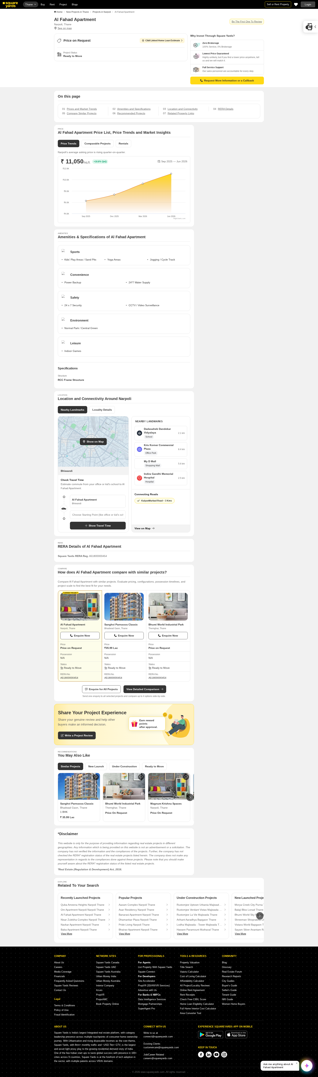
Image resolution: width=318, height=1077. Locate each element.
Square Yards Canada (107, 962)
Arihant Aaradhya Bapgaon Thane (196, 919)
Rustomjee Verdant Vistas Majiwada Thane (199, 909)
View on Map (143, 528)
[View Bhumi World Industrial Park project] (168, 606)
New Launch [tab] (96, 766)
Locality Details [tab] (102, 409)
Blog (224, 962)
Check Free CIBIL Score (193, 999)
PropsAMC (102, 999)
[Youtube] (216, 1054)
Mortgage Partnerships (150, 1004)
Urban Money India (106, 976)
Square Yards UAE (106, 967)
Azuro (99, 990)
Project (63, 4)
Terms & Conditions (64, 1005)
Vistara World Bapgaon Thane (252, 924)
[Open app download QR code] (310, 27)
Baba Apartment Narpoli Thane (79, 929)
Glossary (227, 967)
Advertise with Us (147, 990)
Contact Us (60, 990)
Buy (43, 4)
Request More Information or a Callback (229, 80)
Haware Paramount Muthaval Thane (198, 929)
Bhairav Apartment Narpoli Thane (138, 929)
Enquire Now (82, 635)
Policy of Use (61, 1010)
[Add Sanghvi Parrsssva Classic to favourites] (96, 777)
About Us (59, 962)
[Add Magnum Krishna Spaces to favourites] (186, 777)
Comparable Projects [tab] (97, 143)
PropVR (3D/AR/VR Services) (154, 985)
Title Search (186, 967)
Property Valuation (189, 962)
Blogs (75, 4)
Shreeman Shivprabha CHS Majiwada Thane (257, 919)
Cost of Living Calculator (193, 976)
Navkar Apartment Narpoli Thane (80, 924)
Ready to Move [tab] (154, 766)
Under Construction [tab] (124, 766)
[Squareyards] (10, 5)
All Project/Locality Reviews (195, 985)
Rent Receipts (187, 994)
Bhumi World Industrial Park (166, 624)
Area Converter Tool (190, 1013)
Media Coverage (62, 971)
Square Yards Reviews (66, 985)
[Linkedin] (209, 1054)
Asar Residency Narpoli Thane (136, 909)
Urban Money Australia (108, 981)
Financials (59, 976)
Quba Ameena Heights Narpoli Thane (82, 904)
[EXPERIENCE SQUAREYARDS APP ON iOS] (236, 1037)
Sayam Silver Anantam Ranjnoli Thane (257, 929)
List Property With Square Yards (155, 967)
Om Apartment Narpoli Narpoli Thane (82, 909)
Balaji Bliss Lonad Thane (249, 909)
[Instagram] (224, 1054)
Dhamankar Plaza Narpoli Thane (138, 919)
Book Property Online (107, 1004)
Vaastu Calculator (189, 971)
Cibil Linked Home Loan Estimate (162, 40)
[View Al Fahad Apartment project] (80, 606)
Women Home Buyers (233, 1004)
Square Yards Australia (108, 971)
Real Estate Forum (232, 971)
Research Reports (231, 976)
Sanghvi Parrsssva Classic (121, 624)
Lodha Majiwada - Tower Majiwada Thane (199, 924)
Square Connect (146, 971)
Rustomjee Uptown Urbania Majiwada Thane (199, 904)
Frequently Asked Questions (69, 981)
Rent (52, 4)
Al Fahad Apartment (72, 624)
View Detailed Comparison (142, 689)
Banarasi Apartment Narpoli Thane (139, 914)
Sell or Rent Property (278, 4)
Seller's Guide (229, 990)
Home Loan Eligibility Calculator (197, 1004)
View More (66, 933)
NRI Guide (227, 999)
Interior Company (105, 985)
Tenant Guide (229, 994)
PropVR (100, 994)
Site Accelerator (146, 981)
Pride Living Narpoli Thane (134, 924)
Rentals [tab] (123, 143)
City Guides (228, 981)
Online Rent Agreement (192, 990)
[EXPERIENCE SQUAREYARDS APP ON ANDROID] (211, 1037)
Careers (58, 967)
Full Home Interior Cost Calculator (198, 1008)
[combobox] (98, 514)
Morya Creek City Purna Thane (253, 904)
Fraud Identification (64, 1014)
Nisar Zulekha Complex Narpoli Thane (83, 919)
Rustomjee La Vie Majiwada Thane (197, 914)
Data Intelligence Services (152, 999)
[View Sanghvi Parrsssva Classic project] (124, 606)
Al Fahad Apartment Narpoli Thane (81, 914)
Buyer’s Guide (229, 985)
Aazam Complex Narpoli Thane (137, 904)
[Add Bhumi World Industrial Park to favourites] (141, 777)
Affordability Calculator (192, 981)
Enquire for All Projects (103, 689)
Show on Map (95, 441)
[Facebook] (201, 1054)
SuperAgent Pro (146, 1008)
